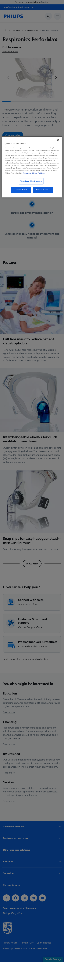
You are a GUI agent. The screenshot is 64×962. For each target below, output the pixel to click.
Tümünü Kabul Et (43, 190)
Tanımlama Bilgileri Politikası (34, 173)
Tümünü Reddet (21, 190)
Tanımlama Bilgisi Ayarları (31, 181)
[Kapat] (58, 140)
